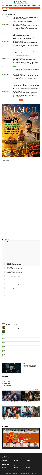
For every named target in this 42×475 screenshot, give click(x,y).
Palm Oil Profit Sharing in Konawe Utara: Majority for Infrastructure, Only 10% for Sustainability (25, 93)
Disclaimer (16, 460)
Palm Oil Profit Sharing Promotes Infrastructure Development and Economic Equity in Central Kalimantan (26, 84)
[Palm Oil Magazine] (21, 2)
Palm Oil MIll (9, 287)
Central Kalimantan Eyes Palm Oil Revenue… (14, 296)
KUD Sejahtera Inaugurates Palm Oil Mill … (14, 288)
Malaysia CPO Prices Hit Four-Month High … (14, 292)
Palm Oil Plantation (7, 385)
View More (21, 100)
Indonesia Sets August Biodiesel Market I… (14, 264)
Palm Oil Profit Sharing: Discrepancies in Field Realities (25, 68)
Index (3, 459)
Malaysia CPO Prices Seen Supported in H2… (14, 268)
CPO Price (8, 271)
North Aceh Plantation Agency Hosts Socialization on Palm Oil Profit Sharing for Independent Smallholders (25, 43)
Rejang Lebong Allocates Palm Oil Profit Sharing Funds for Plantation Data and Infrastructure (26, 34)
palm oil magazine (7, 381)
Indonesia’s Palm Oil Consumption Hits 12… (9, 324)
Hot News (15, 24)
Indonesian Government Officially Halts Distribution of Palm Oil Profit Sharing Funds (25, 18)
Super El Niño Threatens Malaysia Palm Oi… (13, 332)
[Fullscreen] (38, 448)
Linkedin (4, 467)
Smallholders (9, 275)
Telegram (28, 467)
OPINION (8, 283)
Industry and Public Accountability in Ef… (14, 284)
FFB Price (7, 354)
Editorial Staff (29, 459)
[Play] (3, 448)
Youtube (16, 467)
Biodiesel (8, 263)
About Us (28, 460)
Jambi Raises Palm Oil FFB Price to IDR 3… (13, 355)
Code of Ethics (17, 459)
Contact (15, 462)
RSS (3, 469)
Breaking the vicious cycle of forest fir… (13, 351)
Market (8, 267)
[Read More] (29, 21)
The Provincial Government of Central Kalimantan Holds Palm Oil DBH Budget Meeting (26, 26)
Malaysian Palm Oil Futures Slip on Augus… (14, 280)
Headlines (15, 15)
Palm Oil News (6, 379)
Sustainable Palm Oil (7, 383)
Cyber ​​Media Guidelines (6, 462)
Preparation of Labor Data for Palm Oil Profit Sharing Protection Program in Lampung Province (25, 76)
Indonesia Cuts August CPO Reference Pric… (14, 272)
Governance (15, 32)
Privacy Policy (4, 460)
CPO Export (8, 346)
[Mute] (36, 448)
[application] (21, 438)
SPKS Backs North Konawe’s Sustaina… (13, 276)
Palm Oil (5, 378)
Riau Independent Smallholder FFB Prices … (13, 336)
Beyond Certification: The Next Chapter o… (13, 328)
